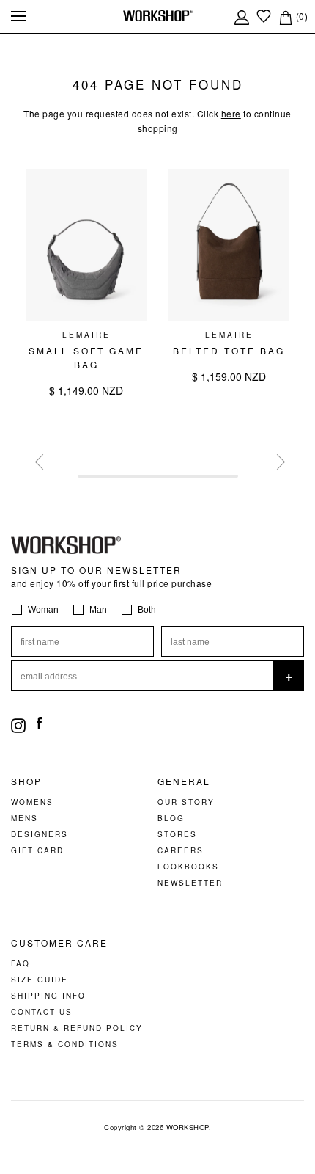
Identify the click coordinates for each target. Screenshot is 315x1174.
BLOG (171, 818)
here (231, 113)
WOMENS (32, 802)
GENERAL (184, 781)
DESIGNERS (39, 834)
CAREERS (181, 850)
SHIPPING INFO (48, 995)
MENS (24, 818)
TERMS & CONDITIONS (65, 1044)
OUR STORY (186, 802)
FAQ (20, 963)
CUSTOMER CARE (59, 943)
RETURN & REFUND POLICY (77, 1028)
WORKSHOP (187, 1127)
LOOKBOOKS (188, 866)
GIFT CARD (37, 850)
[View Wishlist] (263, 16)
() (300, 16)
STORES (177, 834)
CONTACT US (42, 1011)
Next (275, 459)
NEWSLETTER (190, 882)
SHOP (26, 781)
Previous (40, 459)
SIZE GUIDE (39, 979)
